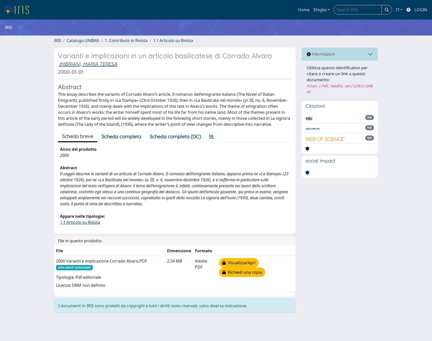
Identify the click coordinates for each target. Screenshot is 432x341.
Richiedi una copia (244, 272)
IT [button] (398, 9)
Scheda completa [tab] (121, 136)
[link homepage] (18, 9)
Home (304, 9)
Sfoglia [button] (320, 9)
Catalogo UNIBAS (83, 40)
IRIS (57, 40)
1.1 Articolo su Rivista (173, 40)
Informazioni (323, 54)
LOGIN (420, 9)
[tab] (212, 136)
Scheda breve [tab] (77, 136)
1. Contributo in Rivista (126, 40)
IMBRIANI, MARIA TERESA (88, 64)
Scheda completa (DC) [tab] (175, 136)
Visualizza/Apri (241, 263)
